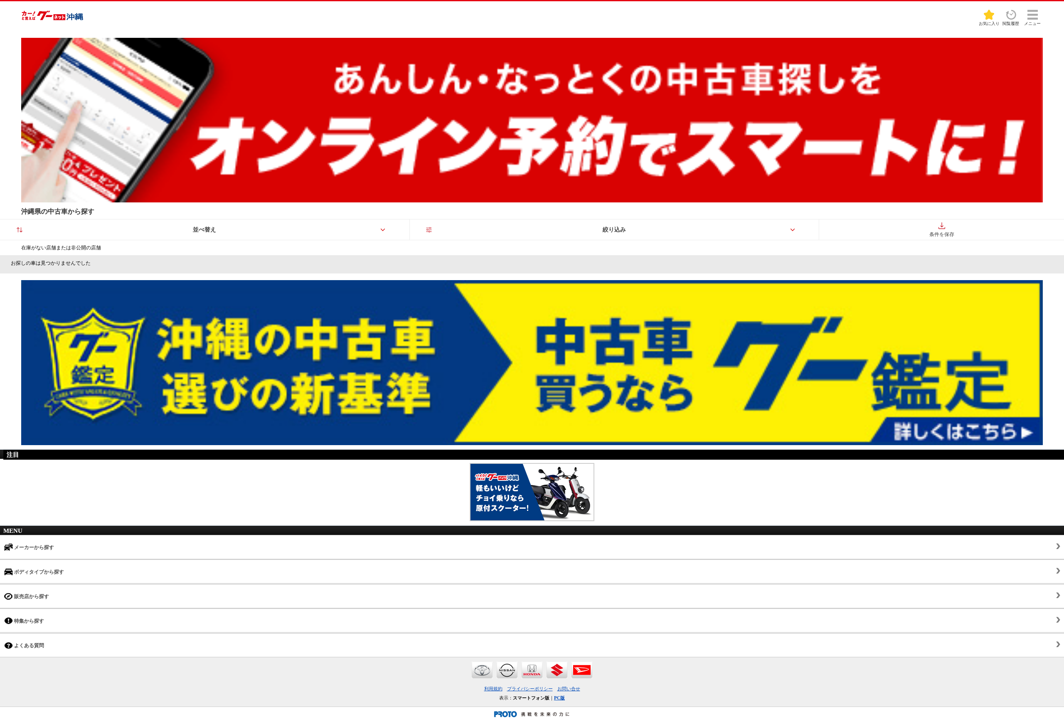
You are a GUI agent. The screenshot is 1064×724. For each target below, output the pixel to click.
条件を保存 (941, 234)
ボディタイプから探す (38, 572)
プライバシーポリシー (530, 688)
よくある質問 (28, 645)
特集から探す (28, 621)
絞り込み (614, 230)
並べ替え (204, 230)
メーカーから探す (33, 547)
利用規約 (493, 688)
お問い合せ (568, 688)
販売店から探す (31, 596)
